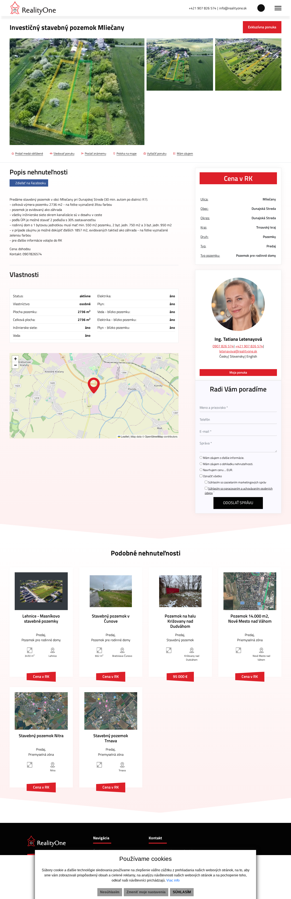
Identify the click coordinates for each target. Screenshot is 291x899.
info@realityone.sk (233, 8)
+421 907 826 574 (202, 8)
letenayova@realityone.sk (238, 351)
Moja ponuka (238, 372)
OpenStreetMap (154, 436)
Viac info (173, 880)
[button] (94, 385)
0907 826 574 (223, 346)
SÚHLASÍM (182, 892)
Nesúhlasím (109, 892)
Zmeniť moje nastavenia (146, 892)
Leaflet (124, 436)
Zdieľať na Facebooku (30, 183)
